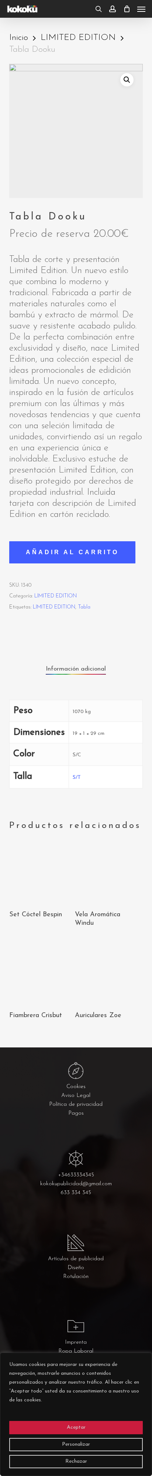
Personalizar (76, 1444)
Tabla (84, 607)
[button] (141, 9)
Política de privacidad (76, 1104)
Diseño (76, 1268)
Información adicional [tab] (76, 669)
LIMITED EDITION (78, 38)
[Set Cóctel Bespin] (41, 871)
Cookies (76, 1087)
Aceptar (76, 1427)
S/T (77, 777)
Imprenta (76, 1342)
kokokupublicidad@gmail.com (76, 1184)
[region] (76, 1414)
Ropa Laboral (75, 1351)
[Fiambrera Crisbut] (41, 972)
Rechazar (76, 1461)
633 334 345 (76, 1193)
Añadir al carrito (72, 552)
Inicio (18, 38)
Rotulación (76, 1276)
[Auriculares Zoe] (107, 972)
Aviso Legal (75, 1095)
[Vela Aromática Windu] (107, 871)
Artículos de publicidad (76, 1259)
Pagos (76, 1113)
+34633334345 (76, 1175)
